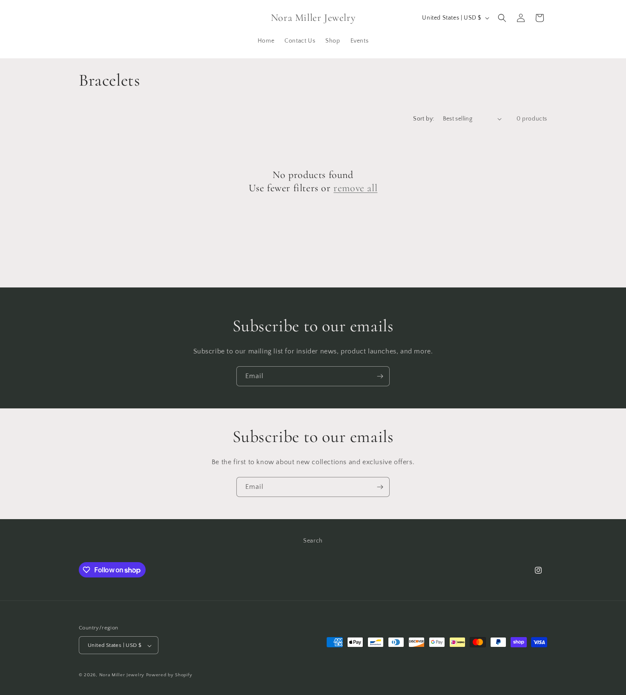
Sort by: (423, 118)
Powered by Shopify (169, 675)
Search (313, 540)
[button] (502, 18)
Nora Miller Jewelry (121, 675)
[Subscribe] (379, 376)
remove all (355, 188)
